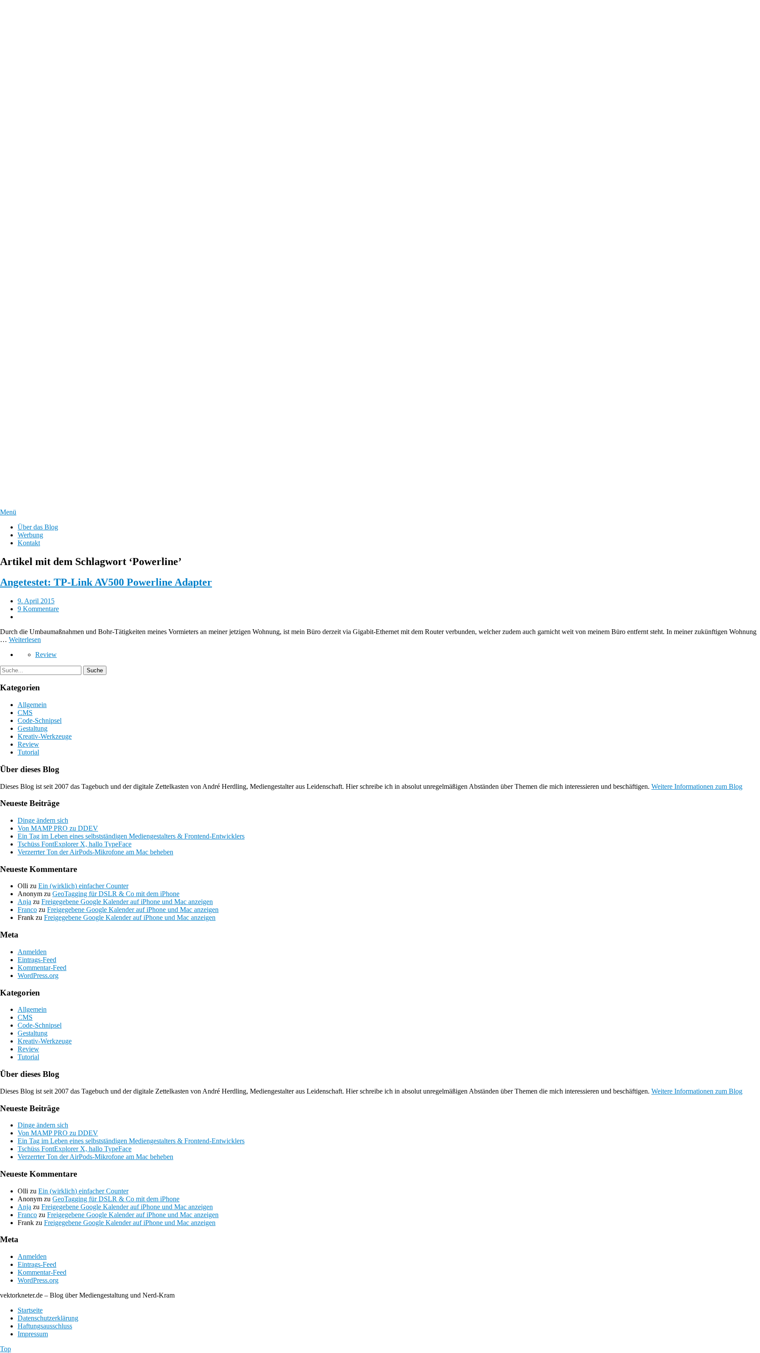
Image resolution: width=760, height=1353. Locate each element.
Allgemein (32, 704)
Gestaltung (33, 728)
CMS (25, 712)
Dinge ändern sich (43, 820)
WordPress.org (38, 975)
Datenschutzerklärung (48, 1318)
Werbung (30, 535)
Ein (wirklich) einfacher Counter (83, 886)
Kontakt (29, 543)
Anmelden (32, 951)
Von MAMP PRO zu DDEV (58, 828)
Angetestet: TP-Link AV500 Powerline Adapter (106, 582)
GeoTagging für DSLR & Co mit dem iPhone (115, 893)
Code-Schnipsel (40, 720)
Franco (27, 909)
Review (46, 654)
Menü (8, 512)
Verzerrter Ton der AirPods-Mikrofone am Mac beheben (95, 852)
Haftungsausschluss (45, 1326)
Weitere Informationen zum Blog (696, 786)
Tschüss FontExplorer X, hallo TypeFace (75, 844)
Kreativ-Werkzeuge (45, 736)
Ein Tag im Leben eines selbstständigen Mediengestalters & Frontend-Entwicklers (131, 836)
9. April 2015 (36, 601)
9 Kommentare (38, 609)
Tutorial (28, 752)
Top (5, 1349)
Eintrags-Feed (37, 959)
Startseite (30, 1310)
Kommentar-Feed (42, 967)
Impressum (33, 1334)
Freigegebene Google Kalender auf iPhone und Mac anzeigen (127, 901)
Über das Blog (38, 527)
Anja (24, 901)
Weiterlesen (25, 639)
